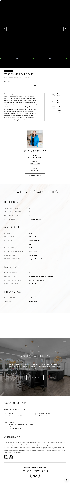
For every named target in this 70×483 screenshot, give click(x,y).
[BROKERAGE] (39, 476)
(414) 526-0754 (35, 164)
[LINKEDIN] (35, 476)
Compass (45, 442)
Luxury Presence (39, 467)
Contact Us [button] (35, 377)
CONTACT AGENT (35, 175)
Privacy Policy (42, 471)
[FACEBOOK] (30, 476)
